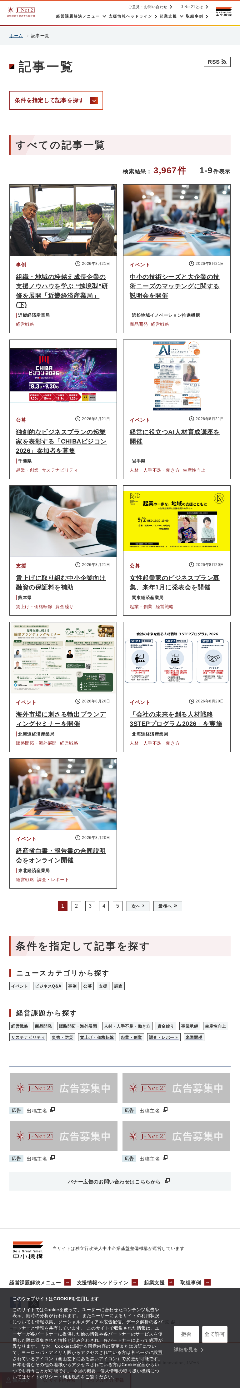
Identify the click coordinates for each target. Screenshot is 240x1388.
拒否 (186, 1334)
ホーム (16, 35)
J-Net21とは (192, 7)
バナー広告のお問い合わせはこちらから (115, 1181)
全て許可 (214, 1334)
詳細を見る (186, 1349)
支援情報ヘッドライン (103, 1282)
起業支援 (154, 1282)
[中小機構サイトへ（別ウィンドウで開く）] (224, 11)
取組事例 (190, 1282)
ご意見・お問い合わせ (148, 7)
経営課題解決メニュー (35, 1282)
